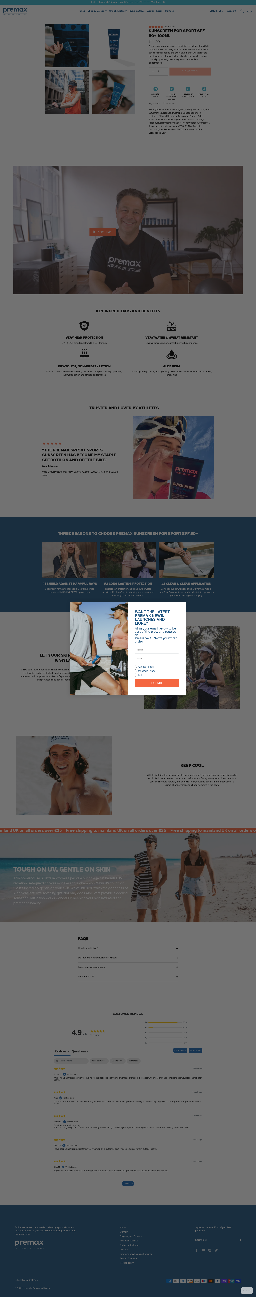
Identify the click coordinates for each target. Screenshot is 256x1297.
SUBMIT (157, 683)
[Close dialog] (182, 605)
